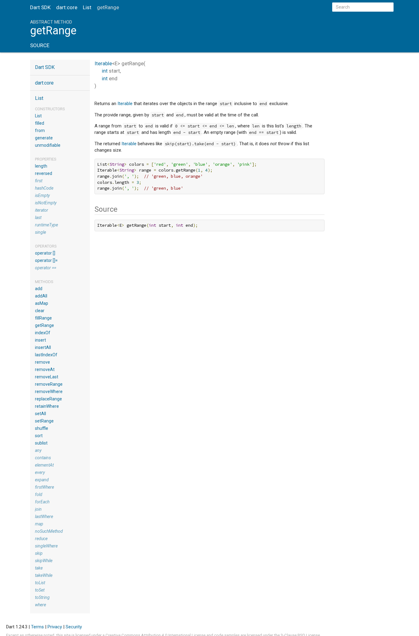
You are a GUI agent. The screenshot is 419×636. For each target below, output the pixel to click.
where (40, 604)
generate (44, 137)
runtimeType (46, 224)
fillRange (43, 318)
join (38, 509)
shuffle (41, 428)
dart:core (66, 7)
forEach (42, 501)
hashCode (44, 188)
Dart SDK (40, 7)
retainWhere (47, 406)
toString (42, 597)
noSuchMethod (49, 531)
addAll (41, 295)
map (39, 523)
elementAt (44, 465)
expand (42, 479)
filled (39, 123)
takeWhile (43, 575)
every (40, 472)
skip (39, 553)
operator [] (45, 253)
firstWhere (44, 487)
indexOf (42, 332)
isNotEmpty (45, 202)
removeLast (46, 376)
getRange (44, 325)
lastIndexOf (46, 354)
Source (39, 45)
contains (43, 457)
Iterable (103, 63)
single (40, 232)
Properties (45, 159)
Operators (46, 246)
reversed (43, 173)
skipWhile (43, 560)
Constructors (50, 109)
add (38, 288)
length (41, 166)
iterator (41, 210)
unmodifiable (47, 145)
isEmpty (42, 195)
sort (39, 435)
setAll (40, 413)
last (38, 217)
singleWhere (46, 545)
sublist (41, 443)
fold (38, 494)
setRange (44, 420)
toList (40, 582)
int (105, 71)
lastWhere (44, 516)
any (38, 450)
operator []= (46, 260)
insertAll (43, 347)
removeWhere (49, 391)
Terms (37, 627)
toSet (39, 590)
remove (42, 362)
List (87, 7)
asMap (41, 303)
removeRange (49, 384)
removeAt (45, 369)
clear (39, 310)
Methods (44, 281)
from (40, 130)
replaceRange (48, 398)
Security (74, 627)
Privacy (55, 627)
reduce (41, 538)
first (38, 180)
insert (40, 340)
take (39, 568)
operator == (45, 267)
